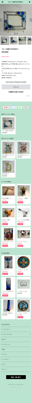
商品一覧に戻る (16, 377)
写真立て (3, 339)
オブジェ (3, 364)
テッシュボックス (5, 344)
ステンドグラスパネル (6, 334)
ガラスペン (4, 369)
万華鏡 (3, 349)
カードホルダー (5, 359)
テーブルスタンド (5, 329)
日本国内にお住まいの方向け (16, 91)
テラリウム (4, 354)
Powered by (14, 387)
